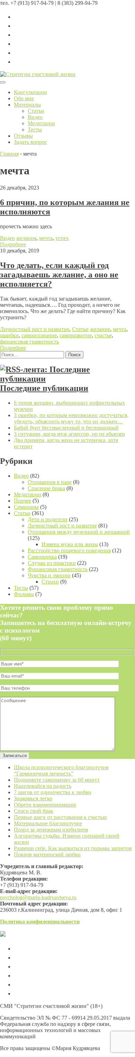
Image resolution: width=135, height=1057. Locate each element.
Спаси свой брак (33, 811)
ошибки (9, 335)
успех (62, 238)
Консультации (30, 92)
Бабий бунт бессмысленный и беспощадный (66, 428)
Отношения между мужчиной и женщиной (79, 532)
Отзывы (23, 136)
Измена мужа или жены (70, 544)
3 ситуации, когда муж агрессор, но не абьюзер (69, 434)
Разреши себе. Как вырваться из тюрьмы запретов (73, 848)
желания (26, 238)
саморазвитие (76, 335)
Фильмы (24, 594)
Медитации (41, 123)
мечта (46, 238)
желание (100, 329)
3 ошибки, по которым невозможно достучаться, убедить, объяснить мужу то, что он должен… (71, 418)
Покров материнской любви (47, 854)
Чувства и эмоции (49, 575)
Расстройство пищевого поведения (69, 550)
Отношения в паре (50, 482)
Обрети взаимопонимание (45, 805)
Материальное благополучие (48, 823)
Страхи (50, 582)
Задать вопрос (30, 142)
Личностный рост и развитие (34, 329)
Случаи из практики (52, 563)
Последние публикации (44, 388)
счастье (103, 335)
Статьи (36, 111)
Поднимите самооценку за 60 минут (57, 780)
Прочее (22, 501)
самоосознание (39, 335)
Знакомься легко (33, 798)
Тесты (35, 129)
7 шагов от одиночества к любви (52, 792)
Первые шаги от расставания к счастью (60, 817)
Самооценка (42, 557)
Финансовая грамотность (58, 569)
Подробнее (13, 244)
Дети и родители (48, 519)
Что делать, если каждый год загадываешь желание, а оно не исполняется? (59, 274)
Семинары (26, 507)
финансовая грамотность (29, 341)
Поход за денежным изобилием (51, 830)
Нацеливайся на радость (42, 786)
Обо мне (24, 98)
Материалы (27, 105)
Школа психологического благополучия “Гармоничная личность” (61, 770)
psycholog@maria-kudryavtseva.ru (38, 897)
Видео (35, 117)
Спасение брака (46, 488)
